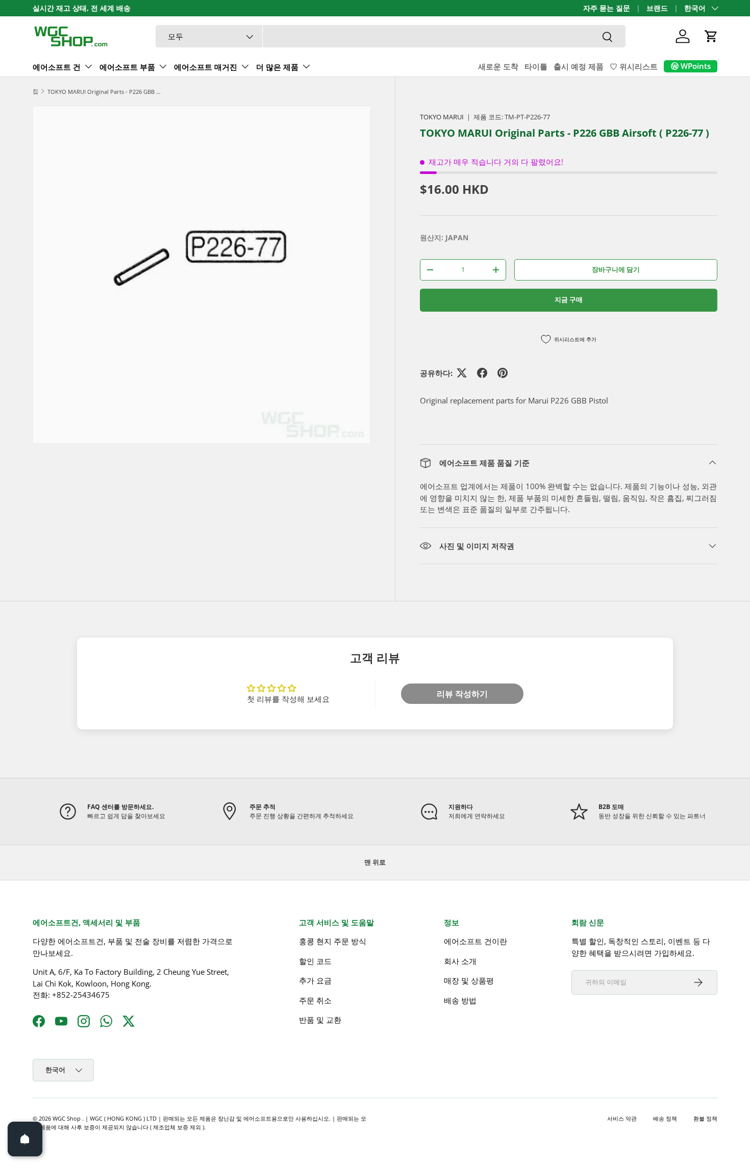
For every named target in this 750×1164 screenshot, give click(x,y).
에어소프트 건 (57, 67)
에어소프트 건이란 (475, 941)
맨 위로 (375, 862)
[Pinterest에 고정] (502, 373)
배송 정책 (665, 1118)
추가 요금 (315, 980)
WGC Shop (67, 1118)
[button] (711, 36)
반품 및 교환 (320, 1020)
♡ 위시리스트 (634, 66)
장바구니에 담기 (616, 269)
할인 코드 (315, 961)
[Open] (25, 1139)
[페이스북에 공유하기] (482, 373)
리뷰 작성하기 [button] (462, 693)
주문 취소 (315, 1000)
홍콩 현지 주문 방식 (332, 941)
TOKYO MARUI (442, 116)
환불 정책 (705, 1118)
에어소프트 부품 (127, 67)
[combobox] (391, 37)
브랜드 (657, 8)
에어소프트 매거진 (205, 67)
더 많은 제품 (277, 67)
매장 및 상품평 (469, 980)
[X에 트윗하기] (462, 373)
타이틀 (535, 66)
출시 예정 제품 (579, 66)
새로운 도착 (498, 66)
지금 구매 (569, 299)
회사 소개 (460, 961)
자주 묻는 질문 (606, 8)
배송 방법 (460, 1000)
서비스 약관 (622, 1118)
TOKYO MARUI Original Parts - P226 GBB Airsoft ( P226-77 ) (104, 91)
